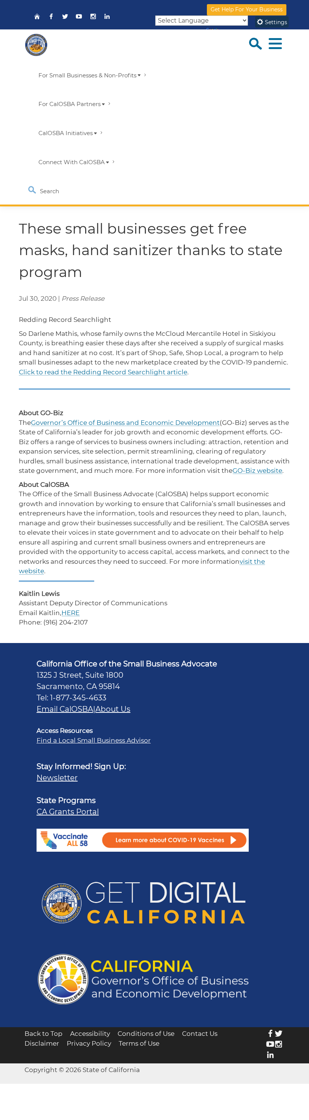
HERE (70, 613)
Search (48, 191)
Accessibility (90, 1033)
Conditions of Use (146, 1033)
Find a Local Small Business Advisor (94, 740)
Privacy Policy (89, 1043)
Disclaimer (41, 1043)
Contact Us (199, 1033)
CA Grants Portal (68, 811)
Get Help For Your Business (247, 9)
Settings (275, 22)
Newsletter (57, 777)
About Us (112, 709)
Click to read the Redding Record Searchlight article (103, 372)
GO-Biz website (257, 470)
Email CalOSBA (65, 709)
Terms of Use (139, 1043)
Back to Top (43, 1033)
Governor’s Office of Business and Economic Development (125, 422)
